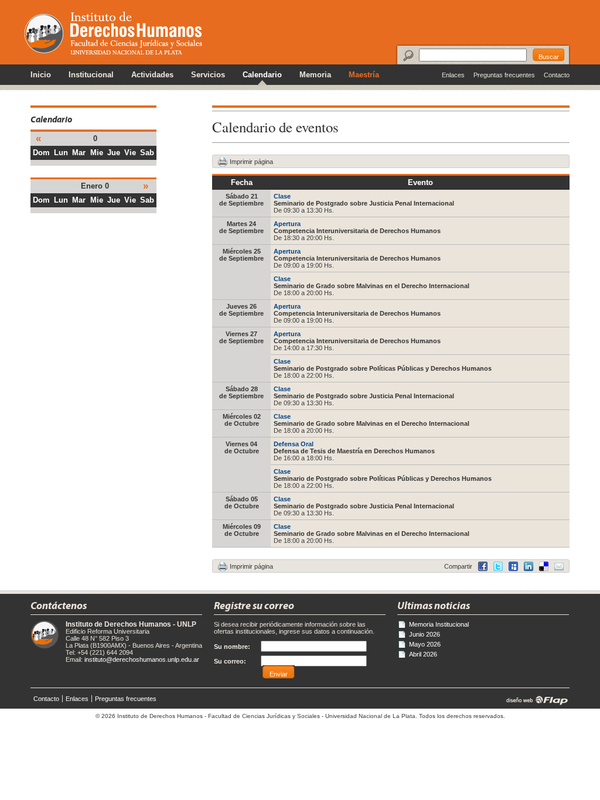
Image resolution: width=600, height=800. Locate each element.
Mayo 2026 (425, 644)
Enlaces (453, 74)
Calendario (262, 75)
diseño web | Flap (533, 700)
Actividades (152, 75)
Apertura (287, 223)
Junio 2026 (424, 634)
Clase (282, 196)
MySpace (513, 566)
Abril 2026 (423, 654)
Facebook (483, 566)
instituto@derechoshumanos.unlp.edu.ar (141, 659)
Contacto (557, 74)
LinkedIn (543, 566)
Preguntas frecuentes (504, 74)
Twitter (498, 566)
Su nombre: (232, 646)
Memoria (315, 75)
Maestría (364, 75)
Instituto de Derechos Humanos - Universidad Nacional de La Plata (113, 33)
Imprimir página (251, 161)
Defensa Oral (293, 443)
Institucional (91, 75)
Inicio (40, 75)
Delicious (528, 566)
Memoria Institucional (439, 624)
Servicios (208, 75)
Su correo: (230, 661)
